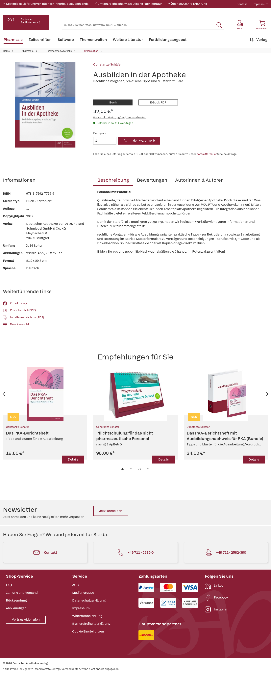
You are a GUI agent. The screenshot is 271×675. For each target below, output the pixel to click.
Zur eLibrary (18, 303)
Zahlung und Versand (22, 593)
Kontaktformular (207, 154)
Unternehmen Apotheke (59, 51)
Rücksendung (16, 600)
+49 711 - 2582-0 (141, 552)
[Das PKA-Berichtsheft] (45, 394)
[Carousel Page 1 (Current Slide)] (122, 469)
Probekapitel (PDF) (23, 310)
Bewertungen (152, 180)
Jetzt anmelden (110, 511)
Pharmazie (28, 51)
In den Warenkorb (142, 141)
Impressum (260, 4)
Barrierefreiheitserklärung (91, 624)
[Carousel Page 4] (148, 469)
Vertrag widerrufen (26, 619)
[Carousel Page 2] (131, 469)
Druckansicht (19, 324)
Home (6, 51)
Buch (113, 102)
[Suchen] (219, 25)
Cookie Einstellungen (88, 631)
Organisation (91, 51)
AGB (75, 585)
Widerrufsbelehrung (87, 616)
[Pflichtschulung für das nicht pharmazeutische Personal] (135, 394)
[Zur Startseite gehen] (26, 22)
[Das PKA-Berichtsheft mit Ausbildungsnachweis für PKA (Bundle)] (226, 394)
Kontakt (242, 4)
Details (73, 459)
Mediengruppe (83, 593)
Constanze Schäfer (107, 64)
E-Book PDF (158, 102)
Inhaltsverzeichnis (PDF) (27, 317)
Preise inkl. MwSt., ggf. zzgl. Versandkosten (119, 117)
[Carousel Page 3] (140, 469)
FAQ (9, 585)
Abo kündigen (16, 608)
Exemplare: (100, 133)
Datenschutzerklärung (89, 600)
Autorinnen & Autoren (199, 180)
